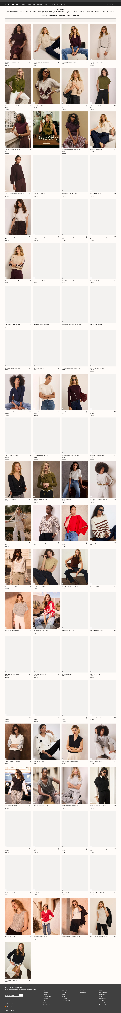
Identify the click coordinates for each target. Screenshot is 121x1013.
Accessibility (64, 998)
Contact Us (45, 992)
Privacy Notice (102, 994)
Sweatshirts (76, 15)
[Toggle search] (107, 4)
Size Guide (45, 1002)
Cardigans (44, 15)
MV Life (63, 996)
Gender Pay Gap (102, 1000)
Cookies (100, 996)
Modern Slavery (102, 998)
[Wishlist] (113, 4)
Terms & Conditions (103, 992)
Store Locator (83, 992)
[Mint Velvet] (12, 4)
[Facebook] (5, 1003)
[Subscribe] (21, 995)
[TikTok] (10, 1003)
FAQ (44, 1000)
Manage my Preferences (104, 1004)
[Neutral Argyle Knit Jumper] (103, 304)
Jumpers (69, 15)
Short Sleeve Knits (53, 15)
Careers (63, 994)
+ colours (7, 65)
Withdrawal (45, 998)
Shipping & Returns (47, 996)
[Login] (110, 4)
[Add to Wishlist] (30, 62)
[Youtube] (12, 1003)
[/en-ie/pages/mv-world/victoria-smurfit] (46, 129)
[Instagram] (7, 1003)
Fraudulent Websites (103, 1002)
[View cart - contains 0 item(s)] (115, 4)
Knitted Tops (62, 15)
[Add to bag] (6, 58)
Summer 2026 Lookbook (67, 1000)
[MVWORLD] (65, 4)
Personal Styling (46, 994)
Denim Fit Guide (46, 1004)
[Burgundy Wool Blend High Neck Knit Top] (75, 348)
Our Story (64, 992)
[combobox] (113, 20)
